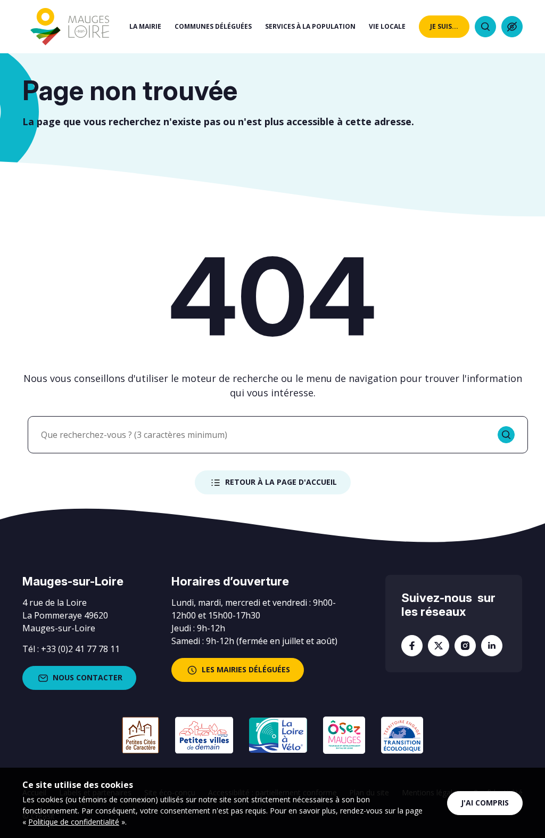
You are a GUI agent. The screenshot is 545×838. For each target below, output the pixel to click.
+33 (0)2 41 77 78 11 (80, 649)
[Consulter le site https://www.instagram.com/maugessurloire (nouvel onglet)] (465, 645)
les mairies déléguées (246, 669)
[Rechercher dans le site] (485, 26)
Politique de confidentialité (73, 822)
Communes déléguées (213, 26)
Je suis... (444, 26)
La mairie (145, 26)
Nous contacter (87, 677)
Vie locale (387, 26)
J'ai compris (485, 803)
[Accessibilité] (512, 26)
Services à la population (310, 26)
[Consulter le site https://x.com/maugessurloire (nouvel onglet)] (438, 645)
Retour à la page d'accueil (281, 482)
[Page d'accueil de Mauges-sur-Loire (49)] (69, 27)
